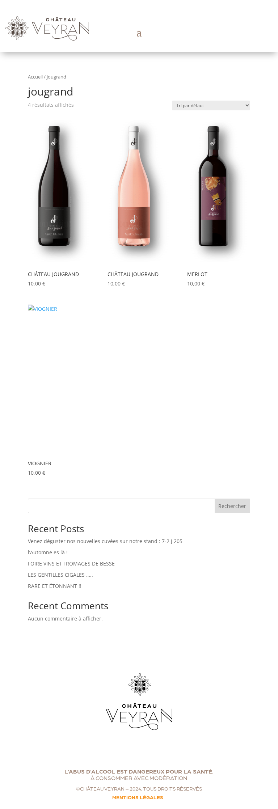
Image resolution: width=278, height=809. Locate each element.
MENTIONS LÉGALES (137, 797)
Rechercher (232, 506)
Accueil (35, 76)
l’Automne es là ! (48, 552)
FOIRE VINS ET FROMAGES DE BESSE (71, 563)
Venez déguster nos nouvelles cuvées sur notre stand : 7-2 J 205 (105, 541)
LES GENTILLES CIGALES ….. (60, 574)
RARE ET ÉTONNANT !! (54, 586)
